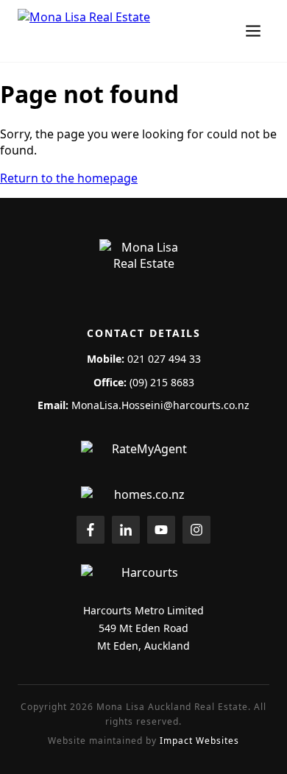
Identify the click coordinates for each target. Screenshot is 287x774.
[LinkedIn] (126, 530)
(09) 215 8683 (162, 382)
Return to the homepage (69, 178)
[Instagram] (196, 530)
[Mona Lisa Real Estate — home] (113, 31)
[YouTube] (161, 530)
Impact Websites (199, 740)
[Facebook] (90, 530)
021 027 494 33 (164, 359)
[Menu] (253, 31)
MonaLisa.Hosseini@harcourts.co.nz (160, 405)
